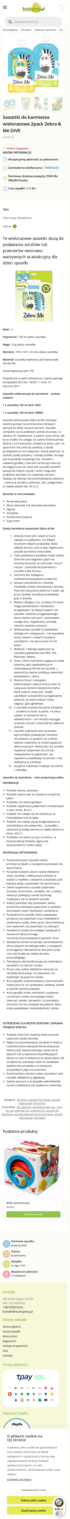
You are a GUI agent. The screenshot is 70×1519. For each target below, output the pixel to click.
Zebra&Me (40, 1117)
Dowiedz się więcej (19, 1479)
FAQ (5, 1350)
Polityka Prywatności (15, 1346)
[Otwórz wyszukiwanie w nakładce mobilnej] (33, 22)
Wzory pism (10, 1336)
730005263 (51, 167)
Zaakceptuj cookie (33, 1510)
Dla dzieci (26, 29)
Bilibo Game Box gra (18, 1203)
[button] (61, 7)
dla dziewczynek (41, 1107)
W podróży (40, 1103)
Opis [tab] (6, 209)
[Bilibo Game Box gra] (33, 1168)
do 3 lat (10, 1110)
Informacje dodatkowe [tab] (17, 218)
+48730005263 (13, 1307)
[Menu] (8, 7)
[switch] (59, 1514)
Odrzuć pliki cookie (33, 1500)
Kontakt (7, 1355)
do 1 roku (57, 1107)
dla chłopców (24, 1107)
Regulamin (9, 1341)
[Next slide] (59, 64)
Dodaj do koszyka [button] (33, 1214)
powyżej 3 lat (22, 1110)
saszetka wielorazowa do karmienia (33, 1114)
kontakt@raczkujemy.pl (18, 1311)
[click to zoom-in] (33, 64)
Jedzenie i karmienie (45, 29)
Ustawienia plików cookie (33, 1490)
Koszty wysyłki (11, 1331)
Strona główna (10, 29)
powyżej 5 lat (37, 1110)
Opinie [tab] (9, 226)
